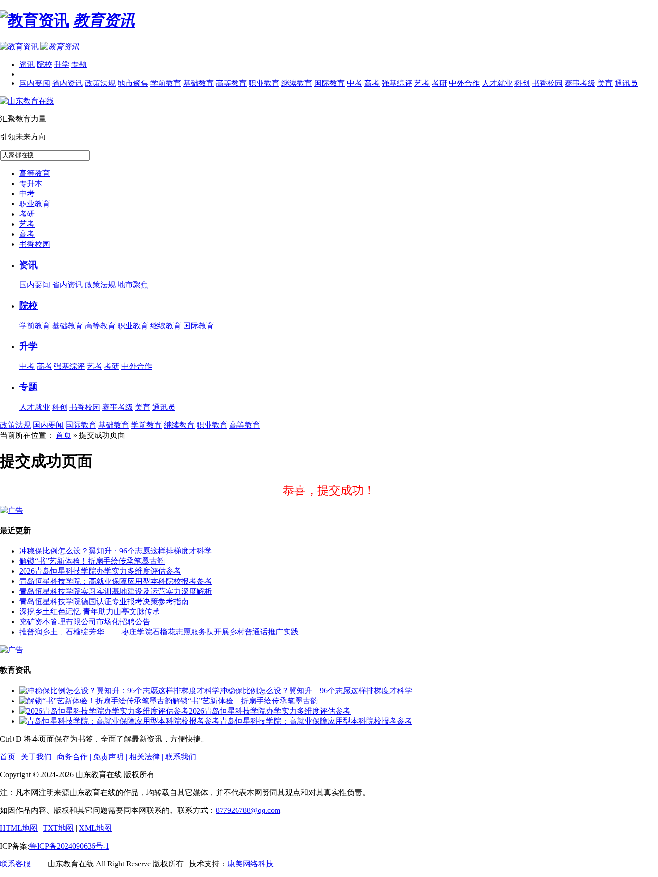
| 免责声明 (107, 757)
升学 (61, 64)
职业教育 (264, 83)
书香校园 (547, 83)
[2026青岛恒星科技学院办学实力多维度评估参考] (104, 711)
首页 (63, 435)
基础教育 (198, 83)
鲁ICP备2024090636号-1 (69, 846)
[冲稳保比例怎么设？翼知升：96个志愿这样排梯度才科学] (119, 691)
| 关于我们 (34, 757)
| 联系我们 (179, 757)
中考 (354, 83)
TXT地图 (58, 828)
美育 (605, 83)
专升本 (30, 183)
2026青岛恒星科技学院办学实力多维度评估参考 (100, 571)
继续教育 (296, 83)
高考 (372, 83)
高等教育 (231, 83)
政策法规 (100, 83)
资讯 (27, 64)
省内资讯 (67, 83)
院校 (44, 64)
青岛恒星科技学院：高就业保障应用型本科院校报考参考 (115, 581)
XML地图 (95, 828)
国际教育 (329, 83)
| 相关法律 (143, 757)
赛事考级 (580, 83)
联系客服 (15, 864)
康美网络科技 (250, 864)
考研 (439, 83)
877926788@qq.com (248, 810)
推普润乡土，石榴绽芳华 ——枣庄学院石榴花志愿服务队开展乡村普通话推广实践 (159, 632)
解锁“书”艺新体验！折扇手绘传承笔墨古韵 (92, 561)
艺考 (422, 83)
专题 (79, 64)
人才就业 (497, 83)
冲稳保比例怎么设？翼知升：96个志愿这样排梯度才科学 (115, 551)
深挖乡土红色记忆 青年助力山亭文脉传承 (89, 611)
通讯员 (626, 83)
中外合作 (464, 83)
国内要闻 (34, 83)
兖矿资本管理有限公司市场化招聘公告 (84, 622)
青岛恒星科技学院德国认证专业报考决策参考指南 (104, 601)
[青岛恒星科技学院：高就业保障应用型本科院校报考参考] (119, 721)
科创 (522, 83)
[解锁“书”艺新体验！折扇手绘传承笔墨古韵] (95, 701)
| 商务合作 (70, 757)
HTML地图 (19, 828)
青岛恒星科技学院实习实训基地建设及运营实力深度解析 (115, 591)
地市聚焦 (133, 83)
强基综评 (397, 83)
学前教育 (165, 83)
